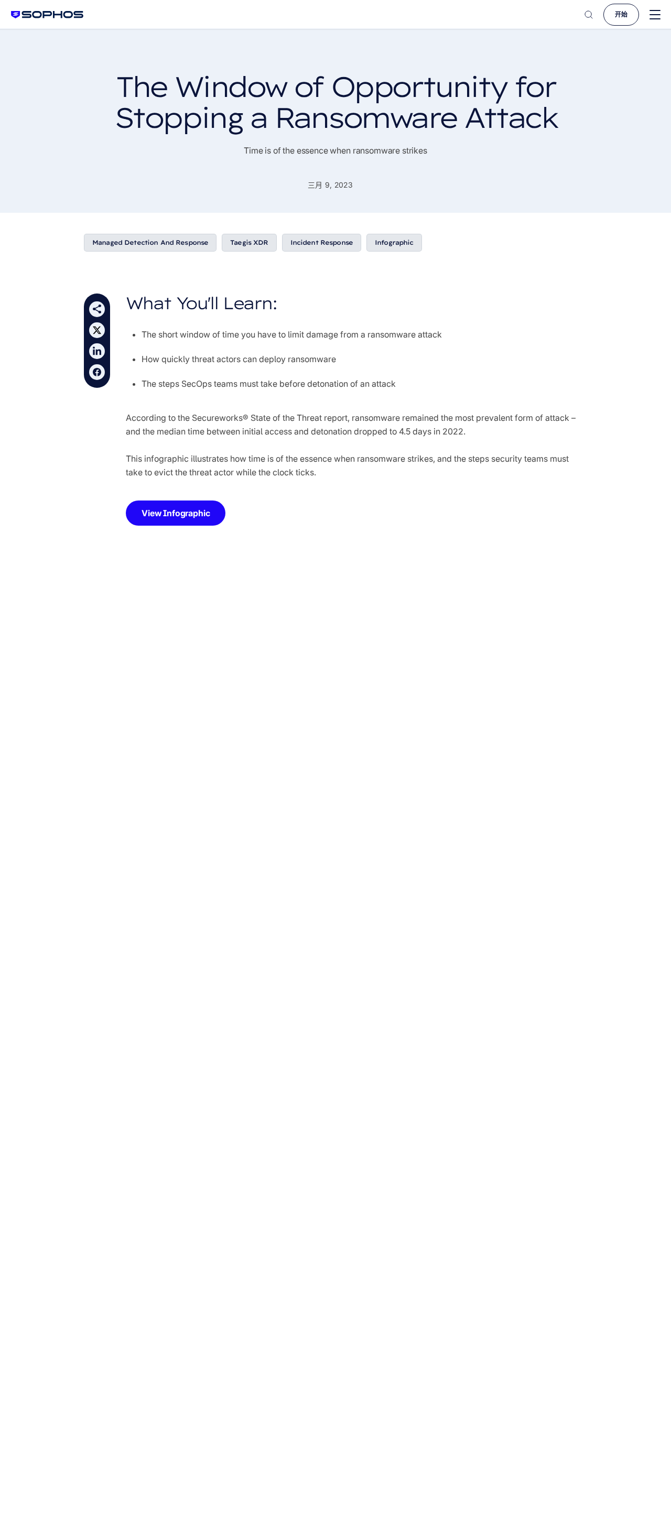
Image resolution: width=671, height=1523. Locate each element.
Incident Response (321, 242)
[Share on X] (97, 330)
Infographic (394, 242)
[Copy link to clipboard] (97, 309)
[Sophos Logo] (47, 14)
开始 (621, 14)
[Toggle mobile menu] (655, 14)
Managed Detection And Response (150, 242)
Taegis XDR (249, 242)
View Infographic (176, 513)
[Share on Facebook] (97, 372)
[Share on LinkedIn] (97, 351)
